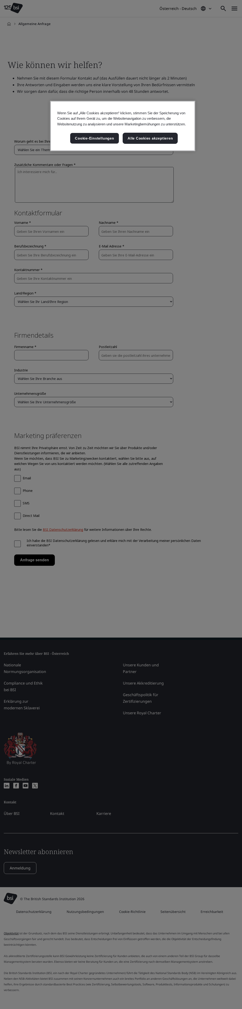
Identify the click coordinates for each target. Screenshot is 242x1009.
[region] (122, 126)
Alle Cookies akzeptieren (150, 138)
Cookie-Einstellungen (94, 138)
